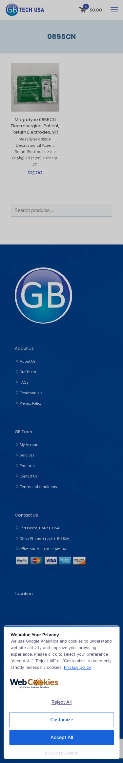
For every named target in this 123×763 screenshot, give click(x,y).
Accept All (62, 737)
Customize (61, 719)
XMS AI (72, 753)
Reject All (61, 702)
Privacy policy (77, 667)
